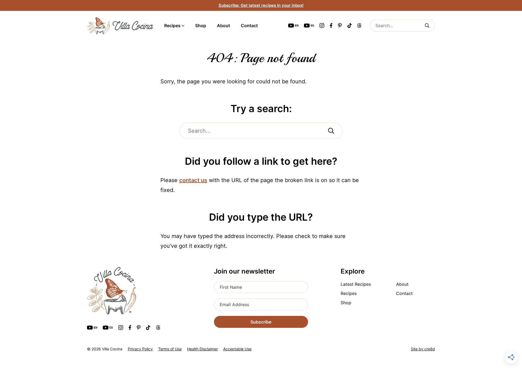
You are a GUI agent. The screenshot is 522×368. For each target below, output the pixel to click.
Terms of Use (170, 349)
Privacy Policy (140, 349)
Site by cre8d (423, 349)
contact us (193, 180)
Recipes (172, 25)
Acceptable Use (237, 349)
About (223, 25)
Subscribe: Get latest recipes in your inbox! (261, 5)
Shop (200, 25)
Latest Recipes (356, 284)
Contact (249, 25)
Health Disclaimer (202, 349)
